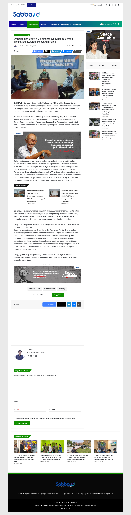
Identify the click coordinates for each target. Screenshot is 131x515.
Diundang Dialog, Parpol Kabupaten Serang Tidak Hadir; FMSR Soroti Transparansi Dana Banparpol (70, 196)
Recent (91, 65)
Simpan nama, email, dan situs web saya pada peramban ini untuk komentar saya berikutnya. (45, 418)
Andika (20, 46)
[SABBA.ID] (27, 14)
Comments (113, 65)
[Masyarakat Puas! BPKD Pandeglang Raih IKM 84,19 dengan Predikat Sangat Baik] (94, 122)
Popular (101, 65)
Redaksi (51, 505)
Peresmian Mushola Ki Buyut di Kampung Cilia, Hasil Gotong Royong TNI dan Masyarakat (51, 457)
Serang (26, 35)
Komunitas (65, 24)
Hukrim (43, 24)
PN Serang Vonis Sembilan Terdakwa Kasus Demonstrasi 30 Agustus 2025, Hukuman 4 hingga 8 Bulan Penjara (36, 196)
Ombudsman (50, 288)
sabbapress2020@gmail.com (104, 493)
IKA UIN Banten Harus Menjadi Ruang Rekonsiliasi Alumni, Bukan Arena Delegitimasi (77, 457)
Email (16, 410)
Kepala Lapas (35, 288)
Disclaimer (77, 505)
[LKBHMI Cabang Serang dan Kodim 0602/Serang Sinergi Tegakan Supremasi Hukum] (105, 446)
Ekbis (22, 24)
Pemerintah (32, 24)
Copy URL (57, 295)
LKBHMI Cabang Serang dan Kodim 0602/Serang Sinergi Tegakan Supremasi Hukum (103, 457)
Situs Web (52, 410)
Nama (16, 401)
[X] (33, 356)
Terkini (13, 24)
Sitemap (93, 505)
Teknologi (77, 24)
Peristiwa (53, 24)
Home (37, 505)
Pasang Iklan (59, 505)
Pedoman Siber (68, 505)
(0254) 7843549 (86, 493)
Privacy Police (85, 505)
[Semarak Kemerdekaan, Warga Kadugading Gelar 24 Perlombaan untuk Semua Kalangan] (94, 134)
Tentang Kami (44, 505)
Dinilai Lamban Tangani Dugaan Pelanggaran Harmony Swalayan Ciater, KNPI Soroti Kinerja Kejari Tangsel (109, 93)
